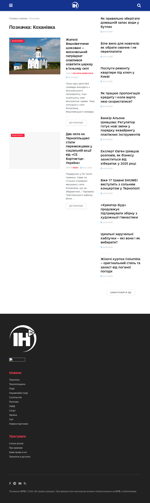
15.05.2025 (107, 193)
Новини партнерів (18, 424)
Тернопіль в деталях (19, 456)
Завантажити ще (121, 292)
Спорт (12, 410)
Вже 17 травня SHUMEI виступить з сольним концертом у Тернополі (120, 184)
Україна (13, 415)
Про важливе (16, 448)
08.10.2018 (87, 168)
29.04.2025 (107, 247)
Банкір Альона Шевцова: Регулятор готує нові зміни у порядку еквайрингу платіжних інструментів (120, 126)
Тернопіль (14, 380)
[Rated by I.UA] (17, 360)
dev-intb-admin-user (83, 73)
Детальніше (76, 123)
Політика (13, 402)
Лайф (12, 406)
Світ (11, 419)
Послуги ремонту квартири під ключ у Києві (117, 72)
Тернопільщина (17, 384)
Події (11, 388)
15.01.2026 (107, 57)
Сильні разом (16, 443)
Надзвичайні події (18, 393)
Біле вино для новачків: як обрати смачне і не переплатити (120, 47)
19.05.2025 (107, 168)
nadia (75, 168)
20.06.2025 (107, 106)
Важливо (17, 41)
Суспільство (15, 397)
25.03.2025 (107, 276)
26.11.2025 (107, 81)
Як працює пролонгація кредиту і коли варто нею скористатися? (120, 97)
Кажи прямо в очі (18, 452)
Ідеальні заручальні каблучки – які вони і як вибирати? (120, 238)
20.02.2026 (107, 32)
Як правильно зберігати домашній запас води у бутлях (120, 22)
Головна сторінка (18, 18)
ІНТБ (23, 491)
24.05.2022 (73, 77)
